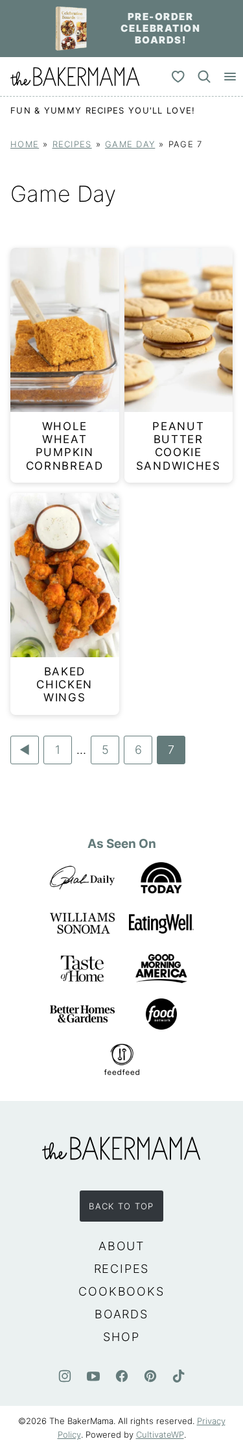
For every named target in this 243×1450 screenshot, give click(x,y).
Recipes (72, 144)
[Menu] (230, 76)
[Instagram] (65, 1376)
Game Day (130, 144)
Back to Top (121, 1206)
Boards (121, 1314)
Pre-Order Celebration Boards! (161, 28)
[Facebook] (122, 1376)
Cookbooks (121, 1291)
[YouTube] (93, 1376)
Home (24, 144)
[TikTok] (179, 1376)
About (121, 1246)
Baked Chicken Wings (64, 685)
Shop (121, 1337)
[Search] (204, 76)
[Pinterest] (150, 1376)
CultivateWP (160, 1434)
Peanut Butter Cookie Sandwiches (178, 446)
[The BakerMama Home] (75, 76)
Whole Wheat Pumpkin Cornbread (65, 446)
